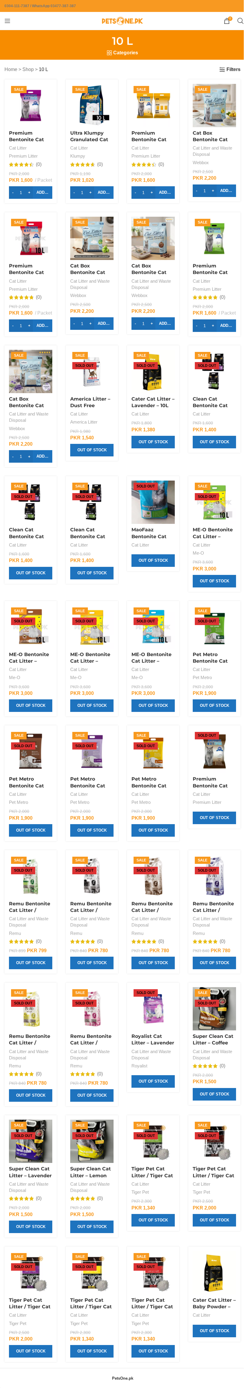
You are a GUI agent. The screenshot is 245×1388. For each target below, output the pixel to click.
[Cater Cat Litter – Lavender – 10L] (153, 371)
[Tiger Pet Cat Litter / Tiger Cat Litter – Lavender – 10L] (30, 1272)
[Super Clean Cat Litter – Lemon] (92, 1141)
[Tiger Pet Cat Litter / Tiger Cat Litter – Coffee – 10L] (214, 1141)
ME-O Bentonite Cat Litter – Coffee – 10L (29, 661)
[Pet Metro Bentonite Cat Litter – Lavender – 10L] (92, 751)
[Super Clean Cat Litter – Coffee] (214, 1008)
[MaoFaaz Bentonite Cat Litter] (153, 502)
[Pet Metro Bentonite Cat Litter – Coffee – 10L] (30, 751)
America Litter (83, 421)
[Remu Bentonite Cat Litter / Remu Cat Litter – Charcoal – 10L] (92, 876)
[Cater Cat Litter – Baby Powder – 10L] (214, 1272)
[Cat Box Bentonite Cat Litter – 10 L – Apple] (92, 238)
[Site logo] (122, 20)
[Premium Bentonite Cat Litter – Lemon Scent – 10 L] (153, 105)
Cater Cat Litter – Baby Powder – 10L (214, 1306)
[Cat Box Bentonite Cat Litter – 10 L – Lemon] (214, 105)
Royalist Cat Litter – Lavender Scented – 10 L (152, 1042)
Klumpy (77, 156)
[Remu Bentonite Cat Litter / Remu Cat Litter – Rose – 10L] (92, 1008)
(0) (39, 164)
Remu (15, 933)
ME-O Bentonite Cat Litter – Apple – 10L (213, 536)
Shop (28, 69)
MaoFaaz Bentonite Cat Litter (148, 536)
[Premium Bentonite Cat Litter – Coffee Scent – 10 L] (214, 751)
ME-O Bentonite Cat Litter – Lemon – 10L (90, 661)
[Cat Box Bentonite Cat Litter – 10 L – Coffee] (153, 238)
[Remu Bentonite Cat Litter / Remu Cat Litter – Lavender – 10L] (214, 876)
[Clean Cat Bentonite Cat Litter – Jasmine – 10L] (30, 502)
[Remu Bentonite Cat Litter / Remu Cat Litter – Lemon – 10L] (30, 1008)
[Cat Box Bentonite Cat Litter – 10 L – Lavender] (30, 371)
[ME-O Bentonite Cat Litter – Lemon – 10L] (92, 627)
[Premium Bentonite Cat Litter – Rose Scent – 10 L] (30, 238)
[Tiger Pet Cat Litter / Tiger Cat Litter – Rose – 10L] (153, 1272)
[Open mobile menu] (7, 21)
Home (10, 69)
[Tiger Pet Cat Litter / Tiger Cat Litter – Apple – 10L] (153, 1141)
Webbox (201, 162)
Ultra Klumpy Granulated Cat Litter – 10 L (89, 139)
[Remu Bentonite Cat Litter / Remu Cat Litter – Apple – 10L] (30, 876)
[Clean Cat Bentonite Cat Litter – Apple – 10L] (214, 371)
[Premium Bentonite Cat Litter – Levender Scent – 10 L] (30, 105)
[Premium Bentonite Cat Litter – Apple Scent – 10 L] (214, 238)
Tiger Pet (140, 1192)
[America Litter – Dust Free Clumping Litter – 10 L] (92, 371)
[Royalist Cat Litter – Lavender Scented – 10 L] (153, 1008)
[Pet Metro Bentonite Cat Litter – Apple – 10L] (214, 627)
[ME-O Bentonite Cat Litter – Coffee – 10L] (30, 627)
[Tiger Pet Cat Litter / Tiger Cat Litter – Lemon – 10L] (92, 1272)
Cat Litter (18, 147)
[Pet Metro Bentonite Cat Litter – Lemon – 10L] (153, 751)
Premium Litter (23, 156)
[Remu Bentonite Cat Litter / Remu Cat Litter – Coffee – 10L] (153, 876)
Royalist (139, 1065)
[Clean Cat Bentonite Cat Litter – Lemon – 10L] (92, 502)
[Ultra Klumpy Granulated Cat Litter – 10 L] (92, 105)
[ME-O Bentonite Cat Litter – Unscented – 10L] (153, 627)
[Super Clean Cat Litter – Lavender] (30, 1141)
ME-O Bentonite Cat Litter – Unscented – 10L (151, 661)
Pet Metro (202, 677)
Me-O (198, 552)
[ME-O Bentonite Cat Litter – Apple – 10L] (214, 502)
